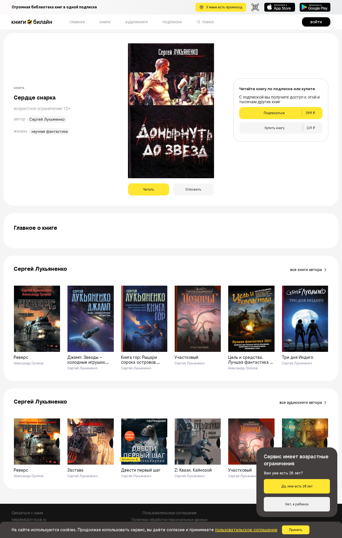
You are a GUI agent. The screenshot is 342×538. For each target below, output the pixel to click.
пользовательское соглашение (246, 529)
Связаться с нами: (28, 513)
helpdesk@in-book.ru (29, 519)
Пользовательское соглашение (170, 513)
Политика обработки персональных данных (169, 519)
